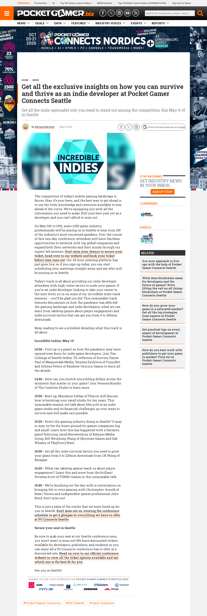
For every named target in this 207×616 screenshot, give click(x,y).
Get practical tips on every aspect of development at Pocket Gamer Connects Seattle (161, 335)
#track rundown (101, 603)
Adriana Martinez (45, 126)
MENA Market (104, 3)
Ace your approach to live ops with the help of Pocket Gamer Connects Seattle (162, 264)
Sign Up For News (181, 3)
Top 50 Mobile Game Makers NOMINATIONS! (142, 3)
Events (136, 23)
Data (58, 23)
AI (53, 3)
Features (78, 23)
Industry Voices (108, 23)
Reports (158, 23)
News (21, 23)
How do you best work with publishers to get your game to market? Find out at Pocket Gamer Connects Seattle (162, 357)
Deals (39, 23)
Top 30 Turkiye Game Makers (76, 3)
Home (25, 80)
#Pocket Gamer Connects (42, 603)
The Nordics (40, 3)
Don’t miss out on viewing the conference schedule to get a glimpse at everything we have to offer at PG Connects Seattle (77, 515)
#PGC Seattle (74, 603)
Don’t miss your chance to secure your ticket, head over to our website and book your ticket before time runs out (78, 255)
